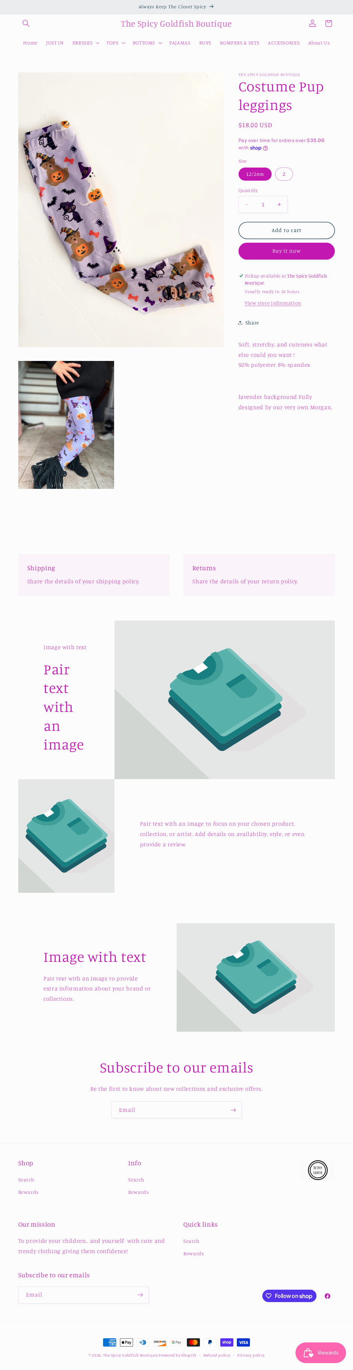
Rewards (28, 1192)
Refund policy (216, 1355)
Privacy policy (250, 1355)
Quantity (248, 190)
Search (26, 1179)
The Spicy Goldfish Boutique (131, 1355)
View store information (273, 303)
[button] (26, 23)
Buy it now (286, 251)
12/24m (255, 174)
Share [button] (252, 322)
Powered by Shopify (177, 1355)
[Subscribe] (233, 1109)
